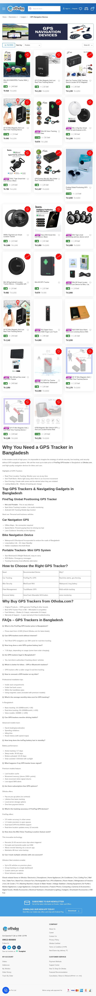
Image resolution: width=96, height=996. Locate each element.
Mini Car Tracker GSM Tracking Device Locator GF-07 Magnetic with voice (76, 82)
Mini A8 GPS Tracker (42, 282)
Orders (4, 961)
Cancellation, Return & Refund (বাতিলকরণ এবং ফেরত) (65, 976)
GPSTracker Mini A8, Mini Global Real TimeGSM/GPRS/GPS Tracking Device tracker (46, 180)
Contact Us (53, 936)
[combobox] (44, 8)
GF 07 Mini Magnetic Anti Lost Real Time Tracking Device (45, 81)
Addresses (6, 965)
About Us (52, 929)
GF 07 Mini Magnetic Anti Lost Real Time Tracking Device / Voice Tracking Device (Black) (15, 430)
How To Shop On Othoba (57, 969)
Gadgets (23, 17)
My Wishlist (6, 969)
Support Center (54, 965)
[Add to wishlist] (28, 80)
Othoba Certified (54, 943)
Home (5, 17)
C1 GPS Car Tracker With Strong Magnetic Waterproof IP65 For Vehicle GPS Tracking (46, 382)
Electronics (13, 17)
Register (75, 8)
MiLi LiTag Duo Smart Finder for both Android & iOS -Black (76, 130)
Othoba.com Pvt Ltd (9, 990)
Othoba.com (87, 462)
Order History (6, 972)
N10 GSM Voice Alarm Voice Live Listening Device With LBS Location (77, 332)
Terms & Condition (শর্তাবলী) (58, 947)
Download (72, 911)
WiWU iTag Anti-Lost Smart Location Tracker (13, 236)
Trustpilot (22, 951)
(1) (42, 137)
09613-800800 (9, 940)
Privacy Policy (54, 940)
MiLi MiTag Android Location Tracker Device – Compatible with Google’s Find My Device (15, 284)
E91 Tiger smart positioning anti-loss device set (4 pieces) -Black (77, 237)
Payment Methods (55, 961)
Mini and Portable (11, 505)
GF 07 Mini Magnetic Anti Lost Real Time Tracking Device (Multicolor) (77, 379)
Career (51, 933)
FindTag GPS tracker (61, 462)
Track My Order (7, 976)
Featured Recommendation (58, 972)
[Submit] (30, 8)
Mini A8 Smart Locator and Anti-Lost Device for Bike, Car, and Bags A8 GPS (77, 284)
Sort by (19, 45)
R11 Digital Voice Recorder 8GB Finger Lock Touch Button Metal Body (46, 332)
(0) (10, 86)
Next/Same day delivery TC (58, 950)
